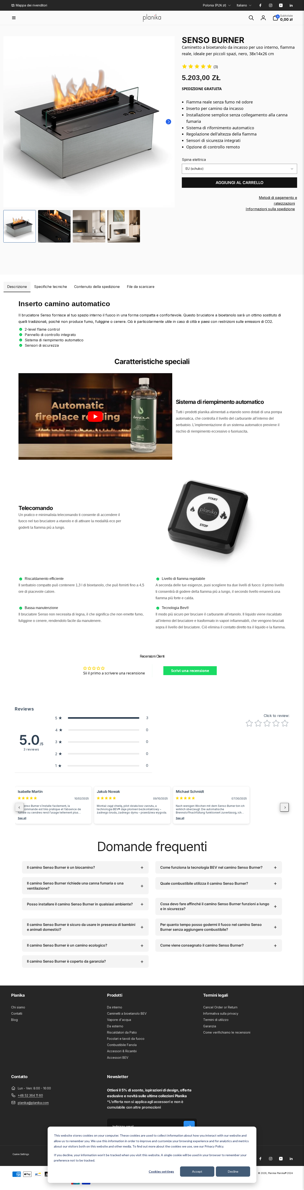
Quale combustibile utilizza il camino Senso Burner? (204, 883)
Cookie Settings (20, 1154)
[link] (29, 5)
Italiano (242, 5)
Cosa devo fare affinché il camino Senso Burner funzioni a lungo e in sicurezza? (214, 906)
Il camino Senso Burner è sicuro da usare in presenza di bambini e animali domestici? (81, 927)
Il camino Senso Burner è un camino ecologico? (67, 945)
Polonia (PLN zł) (214, 5)
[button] (14, 18)
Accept (197, 1171)
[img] (197, 67)
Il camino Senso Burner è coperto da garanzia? (66, 961)
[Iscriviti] (189, 1126)
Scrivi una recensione (190, 670)
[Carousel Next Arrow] (168, 121)
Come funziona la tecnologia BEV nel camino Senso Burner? (211, 867)
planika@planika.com (33, 1103)
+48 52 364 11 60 (30, 1095)
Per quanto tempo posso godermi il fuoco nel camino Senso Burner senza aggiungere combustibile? (211, 927)
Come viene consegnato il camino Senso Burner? (202, 945)
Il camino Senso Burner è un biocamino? (61, 867)
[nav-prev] (19, 807)
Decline (233, 1171)
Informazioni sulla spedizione (270, 209)
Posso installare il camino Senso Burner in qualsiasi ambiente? (80, 904)
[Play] (95, 416)
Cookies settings (161, 1171)
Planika (272, 1173)
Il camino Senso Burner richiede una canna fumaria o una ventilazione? (75, 885)
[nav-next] (284, 807)
